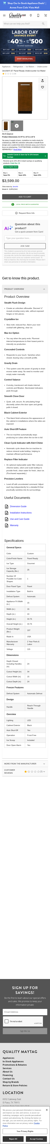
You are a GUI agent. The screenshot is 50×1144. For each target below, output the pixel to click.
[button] (4, 15)
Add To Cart (25, 197)
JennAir (15, 187)
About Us (7, 1071)
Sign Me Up (25, 1031)
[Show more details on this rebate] (45, 156)
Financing (8, 1075)
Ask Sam (25, 246)
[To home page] (17, 15)
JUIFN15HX (13, 189)
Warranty (14, 525)
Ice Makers (30, 67)
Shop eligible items (11, 167)
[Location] (31, 15)
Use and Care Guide (19, 519)
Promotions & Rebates (15, 1064)
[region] (25, 1125)
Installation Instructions (21, 513)
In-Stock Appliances (13, 1061)
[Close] (47, 1110)
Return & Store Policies (15, 1085)
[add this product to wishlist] (42, 87)
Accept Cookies (36, 1139)
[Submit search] (43, 23)
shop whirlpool (25, 59)
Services (7, 1068)
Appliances (6, 67)
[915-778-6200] (38, 15)
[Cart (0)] (46, 15)
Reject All (13, 1139)
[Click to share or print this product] (42, 80)
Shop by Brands (11, 1082)
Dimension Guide (18, 506)
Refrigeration (18, 67)
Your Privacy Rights (25, 1131)
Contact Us (9, 1078)
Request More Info (27, 213)
